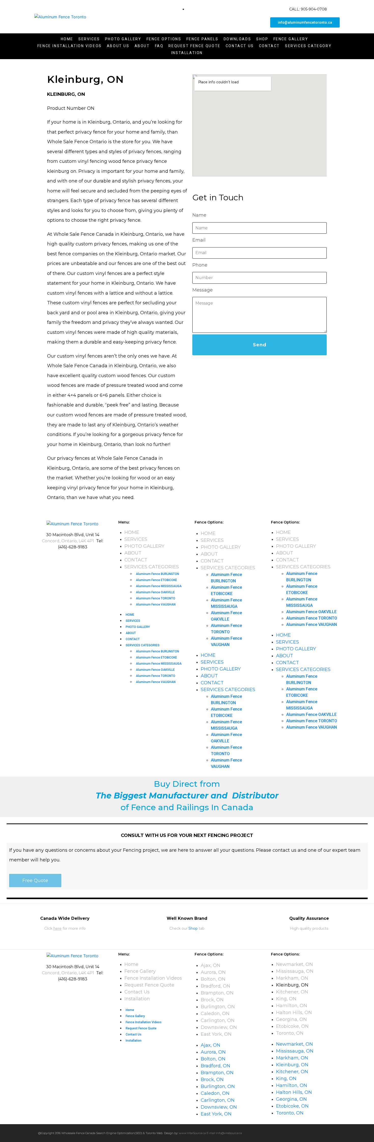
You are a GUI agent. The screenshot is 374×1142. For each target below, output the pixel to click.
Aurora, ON (213, 972)
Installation (187, 53)
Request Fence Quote (194, 46)
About (142, 46)
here (57, 928)
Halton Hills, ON (294, 1012)
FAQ (159, 46)
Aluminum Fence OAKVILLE (155, 592)
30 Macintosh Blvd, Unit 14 (72, 534)
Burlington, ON (218, 1006)
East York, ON (216, 1034)
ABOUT (132, 553)
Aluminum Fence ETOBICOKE (156, 580)
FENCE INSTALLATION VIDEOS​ (69, 46)
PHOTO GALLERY (144, 546)
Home (67, 39)
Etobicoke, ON (292, 1026)
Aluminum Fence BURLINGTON (157, 574)
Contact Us (240, 46)
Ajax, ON (210, 965)
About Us (118, 46)
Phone (199, 265)
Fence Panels (202, 39)
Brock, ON (212, 1000)
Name (199, 215)
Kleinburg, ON (292, 985)
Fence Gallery (291, 39)
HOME (131, 532)
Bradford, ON (216, 986)
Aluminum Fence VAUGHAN (156, 604)
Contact (269, 46)
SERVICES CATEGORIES (151, 567)
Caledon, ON (215, 1013)
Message (202, 290)
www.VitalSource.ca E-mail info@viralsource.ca (210, 1133)
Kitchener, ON (292, 992)
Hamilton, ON (291, 1005)
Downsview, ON (219, 1027)
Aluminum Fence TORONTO (155, 598)
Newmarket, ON (294, 964)
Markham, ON (292, 978)
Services (89, 39)
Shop (262, 39)
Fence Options (164, 39)
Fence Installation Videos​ (153, 978)
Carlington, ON (218, 1020)
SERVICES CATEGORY (308, 46)
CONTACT (135, 560)
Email (199, 240)
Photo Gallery (123, 39)
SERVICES (135, 539)
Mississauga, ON (294, 971)
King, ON (286, 999)
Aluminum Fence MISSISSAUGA (159, 586)
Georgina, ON (291, 1019)
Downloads (237, 39)
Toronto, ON (290, 1033)
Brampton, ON (217, 993)
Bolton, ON (213, 979)
